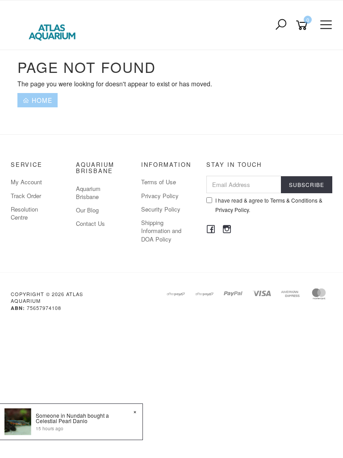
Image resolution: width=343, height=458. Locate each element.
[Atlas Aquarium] (54, 24)
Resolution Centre (24, 213)
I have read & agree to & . (268, 204)
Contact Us (90, 223)
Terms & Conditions (294, 200)
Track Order (26, 195)
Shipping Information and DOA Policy (161, 230)
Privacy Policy (160, 195)
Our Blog (87, 210)
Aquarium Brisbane (88, 192)
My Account (26, 182)
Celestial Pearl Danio (62, 420)
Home (40, 100)
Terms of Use (158, 182)
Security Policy (160, 209)
